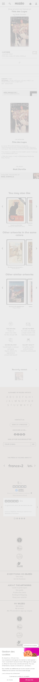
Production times (19, 592)
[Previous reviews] (1, 507)
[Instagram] (18, 435)
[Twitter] (23, 435)
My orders (19, 606)
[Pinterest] (21, 435)
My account (19, 608)
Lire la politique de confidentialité (11, 673)
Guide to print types (19, 587)
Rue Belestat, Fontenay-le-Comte (16, 268)
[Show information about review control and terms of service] (31, 493)
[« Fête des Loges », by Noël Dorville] (19, 376)
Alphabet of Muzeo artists (19, 392)
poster (14, 152)
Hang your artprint (19, 597)
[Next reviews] (37, 507)
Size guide (19, 590)
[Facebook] (15, 435)
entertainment (10, 153)
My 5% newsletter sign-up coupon (19, 611)
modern (24, 152)
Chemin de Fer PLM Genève (16, 307)
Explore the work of (10, 176)
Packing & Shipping (19, 595)
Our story (19, 576)
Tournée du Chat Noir (16, 226)
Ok (33, 444)
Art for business (20, 579)
